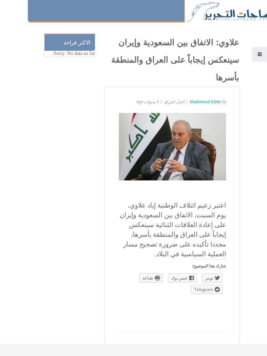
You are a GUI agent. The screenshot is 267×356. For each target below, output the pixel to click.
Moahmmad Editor (205, 101)
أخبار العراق (174, 101)
